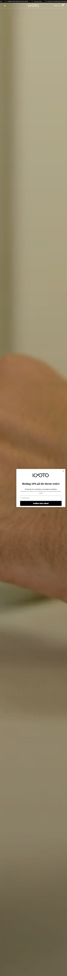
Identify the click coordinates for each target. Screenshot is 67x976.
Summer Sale (19, 1)
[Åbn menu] (5, 6)
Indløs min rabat (41, 503)
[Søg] (59, 6)
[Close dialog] (63, 471)
